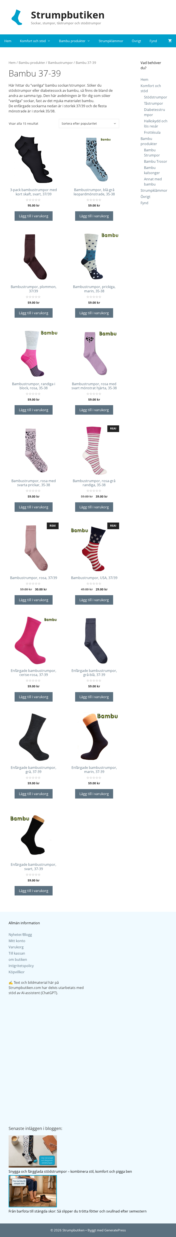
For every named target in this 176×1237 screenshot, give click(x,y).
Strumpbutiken (68, 14)
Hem (7, 41)
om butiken (18, 959)
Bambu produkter (72, 41)
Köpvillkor (17, 972)
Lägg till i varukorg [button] (33, 216)
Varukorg (16, 947)
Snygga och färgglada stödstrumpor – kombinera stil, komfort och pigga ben (70, 1171)
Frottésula (152, 132)
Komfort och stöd (33, 41)
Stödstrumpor (155, 97)
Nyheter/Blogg (20, 934)
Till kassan (17, 953)
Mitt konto (17, 940)
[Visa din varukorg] (170, 40)
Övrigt (136, 41)
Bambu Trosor (155, 161)
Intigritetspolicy (21, 965)
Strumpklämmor (111, 41)
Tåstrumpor (153, 103)
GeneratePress (115, 1230)
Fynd (153, 41)
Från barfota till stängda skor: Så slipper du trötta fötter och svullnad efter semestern (78, 1211)
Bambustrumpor (60, 62)
